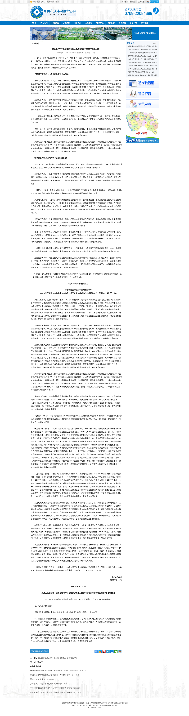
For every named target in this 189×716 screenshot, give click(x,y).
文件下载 (144, 23)
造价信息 (122, 23)
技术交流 (99, 23)
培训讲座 (77, 23)
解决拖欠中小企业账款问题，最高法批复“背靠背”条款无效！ (54, 671)
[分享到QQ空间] (100, 651)
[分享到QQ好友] (120, 651)
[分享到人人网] (112, 651)
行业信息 (55, 23)
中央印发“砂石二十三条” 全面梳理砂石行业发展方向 (51, 688)
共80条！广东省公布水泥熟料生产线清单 (46, 684)
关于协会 (125, 2)
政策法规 (66, 23)
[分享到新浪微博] (104, 651)
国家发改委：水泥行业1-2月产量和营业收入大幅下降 (51, 692)
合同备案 (111, 23)
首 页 (34, 23)
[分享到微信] (116, 651)
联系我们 (133, 2)
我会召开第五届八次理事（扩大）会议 (141, 72)
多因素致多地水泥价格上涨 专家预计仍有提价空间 (57, 658)
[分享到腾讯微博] (108, 651)
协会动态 (44, 23)
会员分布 (133, 23)
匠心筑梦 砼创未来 (37, 679)
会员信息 (141, 2)
